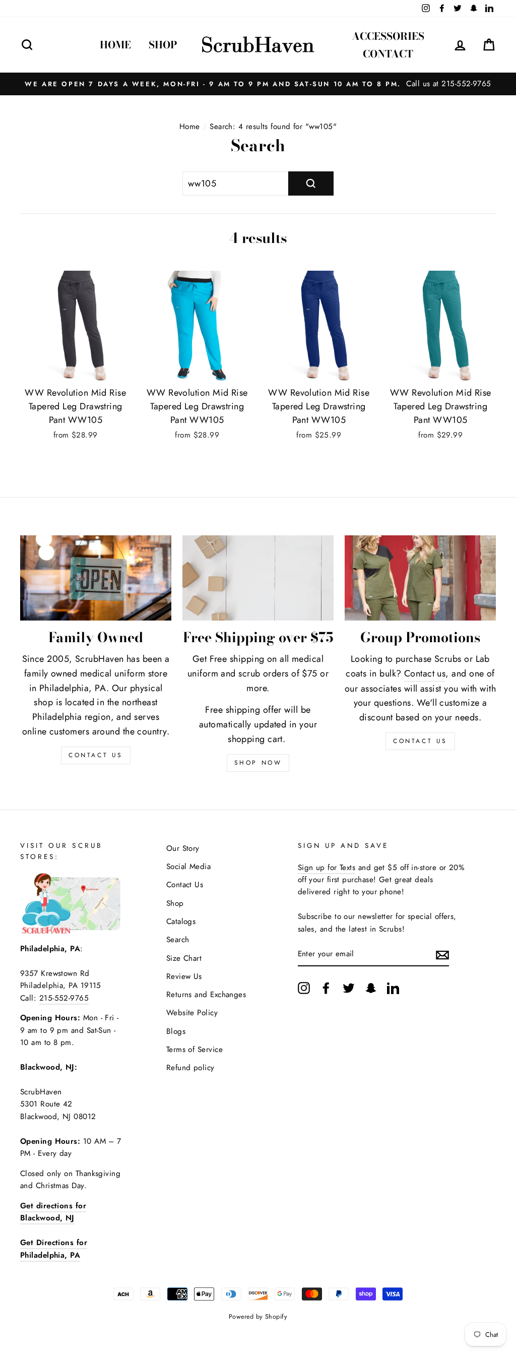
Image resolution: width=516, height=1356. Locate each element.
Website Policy (192, 1012)
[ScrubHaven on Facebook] (326, 987)
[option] (258, 84)
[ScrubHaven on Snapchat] (371, 987)
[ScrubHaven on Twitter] (349, 987)
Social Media (188, 866)
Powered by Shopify (258, 1316)
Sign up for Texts (327, 867)
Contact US (96, 755)
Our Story (183, 848)
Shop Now (258, 762)
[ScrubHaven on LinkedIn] (393, 987)
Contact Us (420, 741)
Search (177, 939)
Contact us (425, 673)
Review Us (184, 976)
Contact (388, 53)
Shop (163, 44)
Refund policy (190, 1067)
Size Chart (184, 958)
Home (115, 44)
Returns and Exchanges (206, 994)
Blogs (175, 1031)
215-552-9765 (64, 998)
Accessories (388, 36)
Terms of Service (194, 1049)
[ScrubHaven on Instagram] (304, 987)
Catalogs (181, 921)
